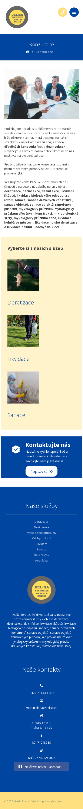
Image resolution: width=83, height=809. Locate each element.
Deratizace (20, 302)
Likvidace (18, 359)
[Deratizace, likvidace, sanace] (17, 17)
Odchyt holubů (41, 538)
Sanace (16, 415)
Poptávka (41, 560)
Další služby (41, 555)
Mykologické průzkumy (41, 533)
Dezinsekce (41, 527)
